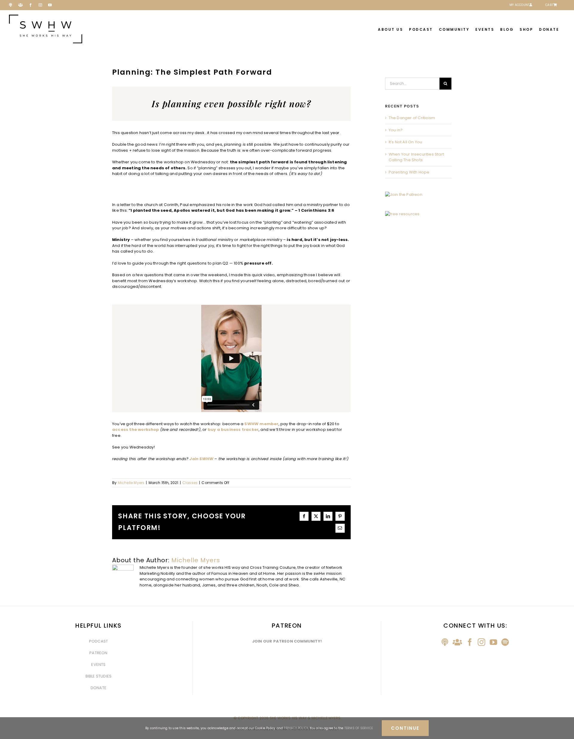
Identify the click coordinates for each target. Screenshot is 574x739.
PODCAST (98, 641)
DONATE (98, 688)
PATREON (98, 653)
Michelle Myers (131, 482)
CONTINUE (405, 728)
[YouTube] (493, 642)
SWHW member (261, 424)
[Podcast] (445, 642)
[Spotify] (505, 642)
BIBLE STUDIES (99, 676)
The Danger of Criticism (412, 118)
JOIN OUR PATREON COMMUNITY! (287, 641)
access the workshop (135, 429)
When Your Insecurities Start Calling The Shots (416, 157)
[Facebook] (470, 642)
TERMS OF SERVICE (358, 728)
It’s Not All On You (405, 142)
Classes (190, 482)
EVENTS (98, 664)
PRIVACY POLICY (296, 728)
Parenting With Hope (409, 172)
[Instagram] (481, 642)
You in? (396, 130)
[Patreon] (457, 642)
